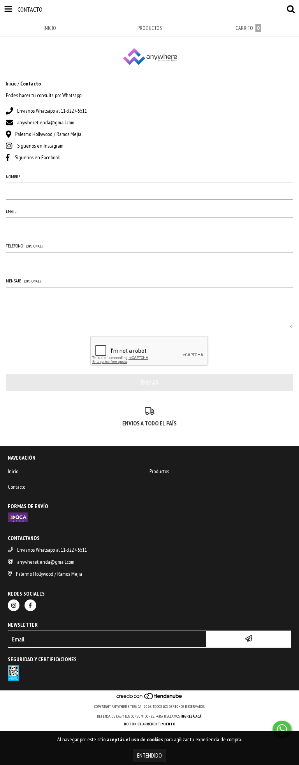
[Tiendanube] (150, 698)
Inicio (11, 83)
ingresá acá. (191, 716)
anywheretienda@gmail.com (45, 122)
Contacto (16, 486)
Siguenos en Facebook (37, 157)
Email (11, 211)
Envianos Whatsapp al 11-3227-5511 (52, 110)
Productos (159, 471)
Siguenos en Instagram (40, 145)
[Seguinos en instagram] (13, 605)
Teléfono (24, 246)
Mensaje (23, 281)
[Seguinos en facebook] (30, 605)
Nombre (13, 176)
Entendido (149, 755)
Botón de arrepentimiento (150, 724)
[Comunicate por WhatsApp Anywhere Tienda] (282, 729)
